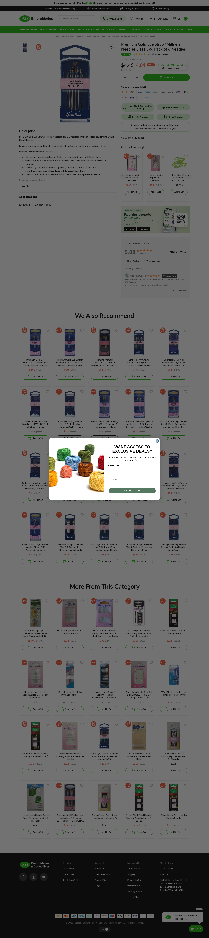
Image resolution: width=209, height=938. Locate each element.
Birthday (114, 465)
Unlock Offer (132, 490)
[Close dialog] (157, 441)
